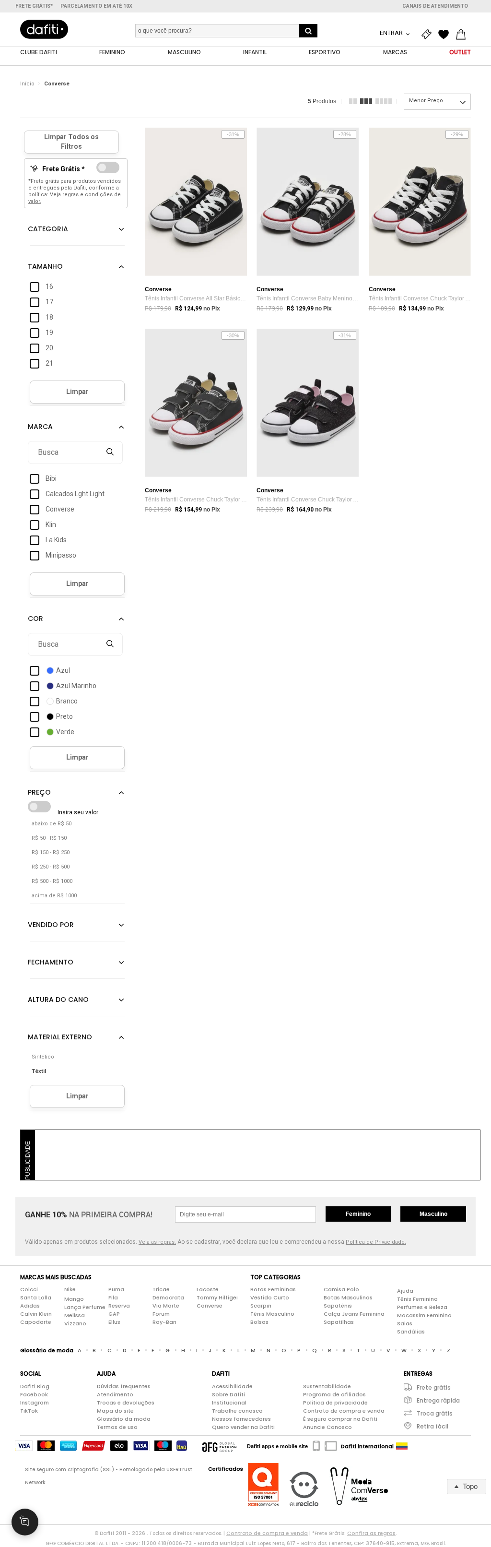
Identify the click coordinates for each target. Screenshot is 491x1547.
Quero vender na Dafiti (243, 1427)
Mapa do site (115, 1410)
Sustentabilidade (327, 1386)
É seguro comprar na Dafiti (340, 1419)
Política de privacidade (335, 1402)
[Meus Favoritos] (446, 34)
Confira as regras (371, 1533)
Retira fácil (432, 1426)
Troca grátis (435, 1413)
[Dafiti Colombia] (402, 1446)
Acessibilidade (232, 1386)
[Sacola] (463, 34)
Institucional (229, 1402)
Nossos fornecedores (241, 1419)
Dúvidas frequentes (124, 1386)
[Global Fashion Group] (219, 1446)
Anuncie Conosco (327, 1427)
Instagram (34, 1402)
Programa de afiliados (334, 1394)
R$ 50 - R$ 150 (49, 838)
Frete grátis (434, 1387)
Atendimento (115, 1394)
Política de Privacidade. (376, 1242)
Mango (74, 1299)
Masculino (433, 1214)
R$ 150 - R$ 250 (51, 852)
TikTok (29, 1410)
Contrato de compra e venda (344, 1410)
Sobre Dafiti (228, 1394)
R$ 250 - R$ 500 (51, 867)
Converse (57, 84)
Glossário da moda (124, 1419)
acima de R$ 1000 (54, 895)
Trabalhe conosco (237, 1410)
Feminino (358, 1214)
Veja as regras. (157, 1242)
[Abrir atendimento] (25, 1522)
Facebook (34, 1394)
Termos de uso (117, 1427)
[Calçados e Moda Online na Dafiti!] (44, 29)
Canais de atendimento (435, 6)
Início (27, 84)
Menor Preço (426, 100)
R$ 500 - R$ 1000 (52, 881)
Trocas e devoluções (125, 1402)
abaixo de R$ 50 (51, 824)
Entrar (392, 32)
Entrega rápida (438, 1400)
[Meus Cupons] (428, 34)
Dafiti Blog (34, 1386)
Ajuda (405, 1290)
